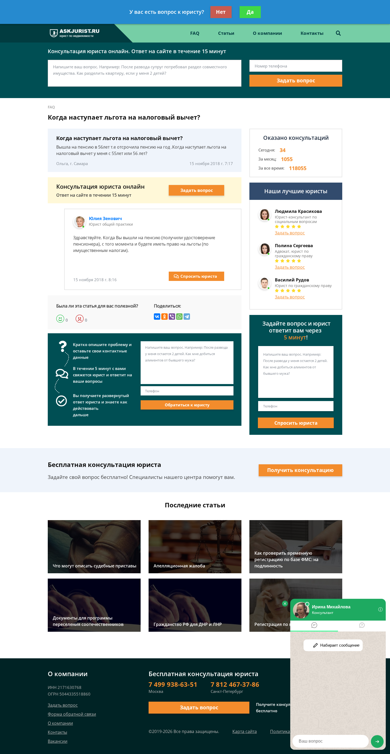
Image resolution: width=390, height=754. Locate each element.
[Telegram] (187, 316)
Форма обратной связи (72, 714)
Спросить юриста (198, 276)
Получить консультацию (300, 470)
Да (250, 12)
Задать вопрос (296, 80)
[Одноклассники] (164, 316)
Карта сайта (244, 731)
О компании (267, 33)
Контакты (312, 33)
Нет (221, 12)
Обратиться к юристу (187, 404)
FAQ (195, 33)
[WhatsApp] (179, 316)
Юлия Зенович (105, 218)
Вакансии (57, 741)
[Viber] (172, 316)
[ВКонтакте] (157, 316)
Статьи (226, 33)
